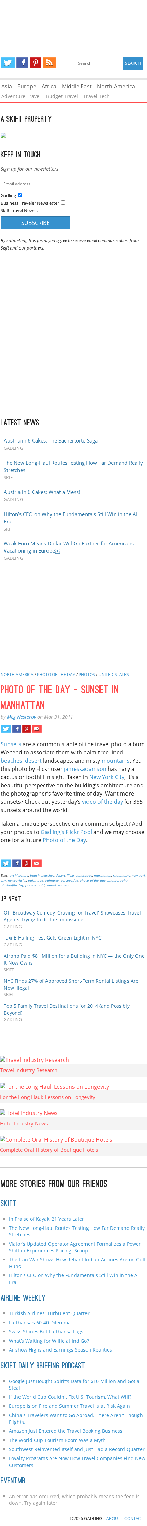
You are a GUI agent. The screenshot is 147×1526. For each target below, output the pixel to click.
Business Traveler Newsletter (30, 203)
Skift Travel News (18, 210)
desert (33, 760)
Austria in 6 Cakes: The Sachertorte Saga (51, 440)
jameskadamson (85, 769)
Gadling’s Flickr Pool (66, 832)
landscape (84, 875)
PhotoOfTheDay (12, 885)
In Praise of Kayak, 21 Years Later (46, 1218)
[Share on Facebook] (16, 729)
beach (35, 875)
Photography (117, 880)
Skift (8, 1204)
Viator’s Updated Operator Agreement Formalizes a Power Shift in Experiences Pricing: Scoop (75, 1247)
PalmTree (52, 880)
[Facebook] (22, 62)
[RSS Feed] (49, 62)
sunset (51, 885)
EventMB (13, 1481)
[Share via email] (37, 729)
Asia (6, 86)
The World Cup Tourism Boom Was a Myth (57, 1440)
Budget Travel (62, 96)
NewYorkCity (17, 880)
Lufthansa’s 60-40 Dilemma (40, 1322)
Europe (26, 86)
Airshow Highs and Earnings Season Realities (60, 1349)
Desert (60, 875)
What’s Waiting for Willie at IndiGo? (49, 1340)
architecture (19, 875)
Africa (49, 86)
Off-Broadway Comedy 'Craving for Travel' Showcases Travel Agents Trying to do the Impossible (72, 916)
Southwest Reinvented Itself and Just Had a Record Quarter (77, 1449)
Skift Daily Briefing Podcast (43, 1366)
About (113, 1519)
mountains (116, 760)
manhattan (102, 875)
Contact (133, 1519)
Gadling (73, 22)
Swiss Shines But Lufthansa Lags (46, 1331)
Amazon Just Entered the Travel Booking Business (65, 1431)
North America (116, 86)
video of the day (102, 802)
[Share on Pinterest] (26, 729)
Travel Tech (96, 96)
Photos (87, 674)
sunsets (63, 885)
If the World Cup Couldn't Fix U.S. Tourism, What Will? (70, 1397)
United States (113, 674)
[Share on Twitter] (6, 729)
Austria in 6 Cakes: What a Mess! (42, 491)
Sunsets (11, 744)
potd (41, 885)
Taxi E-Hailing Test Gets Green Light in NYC (53, 937)
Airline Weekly (23, 1299)
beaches (11, 760)
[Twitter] (8, 62)
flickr (71, 875)
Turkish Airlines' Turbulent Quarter (49, 1313)
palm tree (35, 880)
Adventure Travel (21, 96)
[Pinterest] (35, 62)
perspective (69, 880)
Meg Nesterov (21, 717)
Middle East (77, 86)
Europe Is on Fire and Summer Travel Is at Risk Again (69, 1406)
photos (30, 885)
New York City (106, 777)
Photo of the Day (56, 674)
